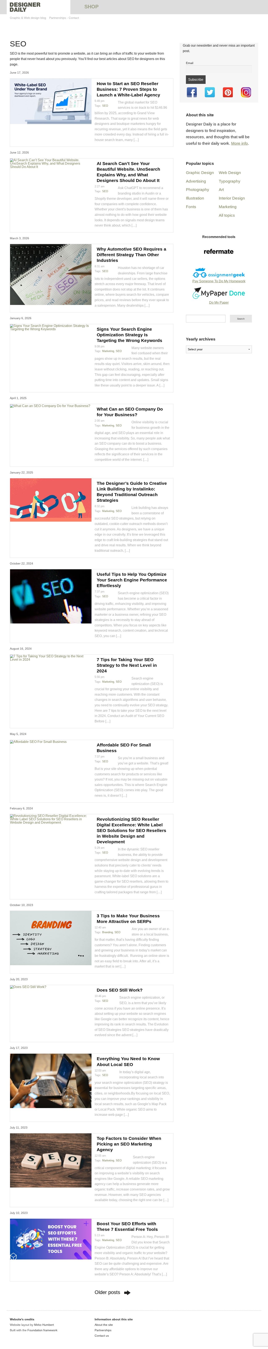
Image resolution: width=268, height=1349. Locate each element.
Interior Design (232, 198)
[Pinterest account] (228, 92)
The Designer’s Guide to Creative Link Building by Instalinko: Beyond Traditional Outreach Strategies (132, 492)
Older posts (107, 1292)
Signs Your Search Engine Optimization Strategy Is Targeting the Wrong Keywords (129, 335)
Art (221, 189)
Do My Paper (219, 302)
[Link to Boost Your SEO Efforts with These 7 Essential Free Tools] (50, 1239)
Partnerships (57, 17)
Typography (229, 181)
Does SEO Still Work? (120, 990)
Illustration (195, 198)
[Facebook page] (192, 92)
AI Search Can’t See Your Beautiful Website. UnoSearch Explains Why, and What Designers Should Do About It (128, 172)
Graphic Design (200, 172)
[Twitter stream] (210, 92)
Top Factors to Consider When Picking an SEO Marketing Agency (129, 1144)
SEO (105, 105)
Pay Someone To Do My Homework (218, 281)
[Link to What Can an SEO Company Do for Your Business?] (50, 406)
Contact (74, 17)
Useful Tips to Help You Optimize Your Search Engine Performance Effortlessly (132, 580)
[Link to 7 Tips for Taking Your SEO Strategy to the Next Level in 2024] (50, 658)
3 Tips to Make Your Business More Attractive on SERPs (128, 918)
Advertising (196, 181)
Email (189, 63)
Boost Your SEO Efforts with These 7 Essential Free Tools (127, 1226)
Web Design (230, 172)
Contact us (102, 1335)
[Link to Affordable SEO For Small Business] (50, 742)
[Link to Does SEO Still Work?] (50, 987)
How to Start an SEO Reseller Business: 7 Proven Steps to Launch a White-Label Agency (128, 89)
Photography (197, 189)
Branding (107, 932)
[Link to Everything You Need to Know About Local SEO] (50, 1081)
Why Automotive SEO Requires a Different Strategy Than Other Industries (131, 255)
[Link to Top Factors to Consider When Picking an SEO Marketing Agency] (50, 1160)
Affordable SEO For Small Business (124, 747)
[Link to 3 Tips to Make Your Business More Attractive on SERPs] (50, 938)
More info (239, 143)
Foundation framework (42, 1330)
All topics (227, 215)
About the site (104, 1324)
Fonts (191, 207)
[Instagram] (246, 92)
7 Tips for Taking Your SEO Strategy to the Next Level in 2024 (127, 665)
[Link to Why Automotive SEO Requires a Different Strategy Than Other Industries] (50, 274)
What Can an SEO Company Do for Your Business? (130, 412)
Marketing (108, 351)
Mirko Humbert (44, 1324)
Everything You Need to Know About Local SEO (128, 1061)
